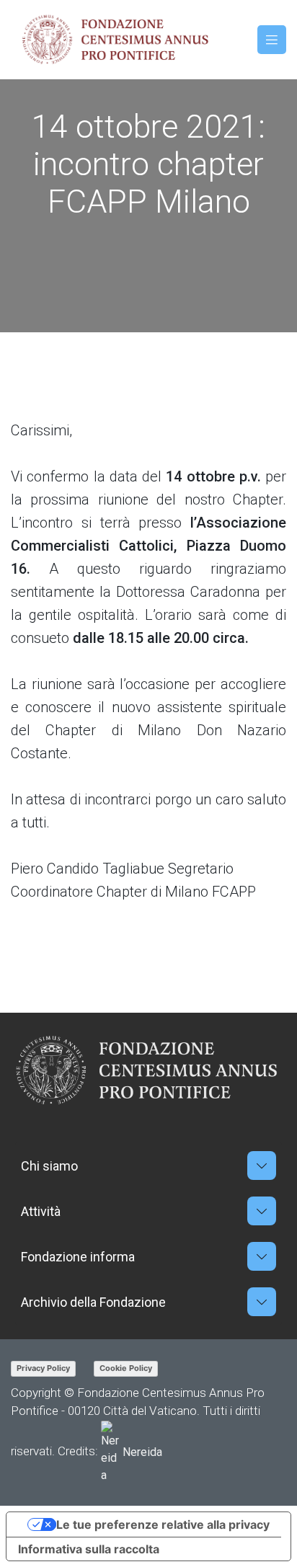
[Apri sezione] (261, 1165)
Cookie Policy (125, 1368)
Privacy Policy (43, 1368)
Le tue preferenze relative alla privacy (163, 1524)
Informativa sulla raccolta (88, 1549)
